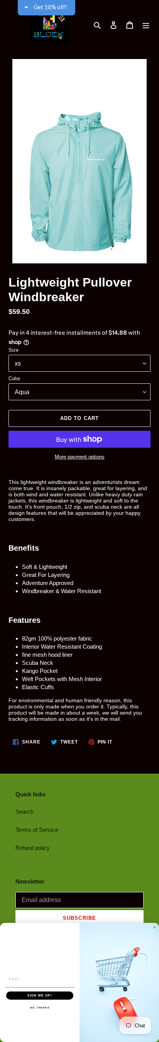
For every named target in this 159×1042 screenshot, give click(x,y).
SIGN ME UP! (39, 995)
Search (24, 811)
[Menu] (146, 25)
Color (14, 378)
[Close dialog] (154, 927)
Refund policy (32, 848)
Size (13, 350)
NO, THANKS (39, 1007)
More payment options (80, 457)
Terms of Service (36, 829)
